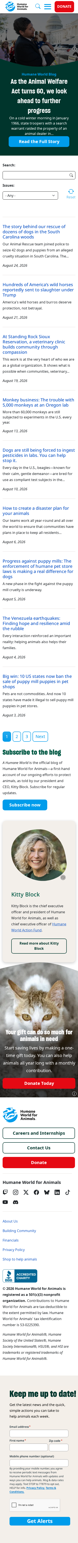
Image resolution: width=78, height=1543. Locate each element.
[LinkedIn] (57, 1192)
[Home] (20, 1115)
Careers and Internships (39, 1133)
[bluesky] (46, 1192)
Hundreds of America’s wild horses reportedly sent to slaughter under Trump (38, 290)
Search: (9, 165)
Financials (11, 1240)
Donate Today (39, 1083)
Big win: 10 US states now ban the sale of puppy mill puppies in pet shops (37, 681)
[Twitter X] (26, 1192)
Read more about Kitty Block (39, 946)
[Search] (39, 6)
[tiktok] (67, 1192)
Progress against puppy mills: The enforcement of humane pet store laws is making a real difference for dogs (38, 569)
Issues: (9, 185)
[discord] (15, 1202)
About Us (10, 1221)
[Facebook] (36, 1192)
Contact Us (38, 1148)
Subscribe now (25, 805)
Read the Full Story (39, 142)
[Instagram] (15, 1192)
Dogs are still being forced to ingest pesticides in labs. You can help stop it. (39, 455)
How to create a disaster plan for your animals (36, 511)
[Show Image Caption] (74, 49)
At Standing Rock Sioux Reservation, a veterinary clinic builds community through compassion (34, 344)
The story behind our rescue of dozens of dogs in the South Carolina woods (34, 232)
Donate (64, 6)
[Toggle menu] (47, 6)
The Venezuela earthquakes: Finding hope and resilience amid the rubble (36, 623)
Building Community (19, 1230)
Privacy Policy (14, 1249)
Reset (71, 197)
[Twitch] (5, 1192)
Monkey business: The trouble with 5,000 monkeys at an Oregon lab (38, 402)
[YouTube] (5, 1202)
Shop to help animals (20, 1259)
